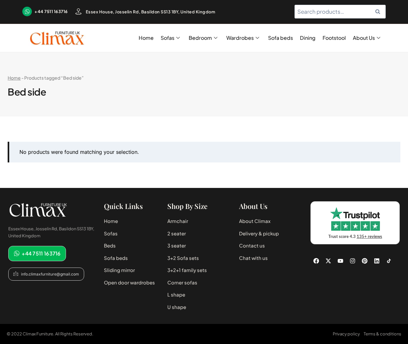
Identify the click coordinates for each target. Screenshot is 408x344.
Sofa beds (280, 37)
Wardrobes (240, 37)
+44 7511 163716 (51, 11)
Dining (308, 37)
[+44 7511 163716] (27, 11)
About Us (364, 37)
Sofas (167, 37)
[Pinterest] (364, 261)
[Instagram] (352, 261)
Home (146, 37)
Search (380, 11)
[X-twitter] (328, 261)
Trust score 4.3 (355, 237)
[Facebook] (316, 261)
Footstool (334, 37)
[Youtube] (340, 261)
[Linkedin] (376, 261)
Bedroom (200, 37)
